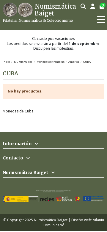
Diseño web (81, 219)
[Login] (92, 6)
